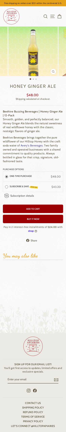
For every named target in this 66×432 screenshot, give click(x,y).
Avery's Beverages (32, 145)
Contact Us (33, 403)
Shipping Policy (33, 407)
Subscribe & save (23, 186)
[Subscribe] (56, 380)
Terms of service (33, 416)
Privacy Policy (33, 421)
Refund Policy (33, 412)
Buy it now (33, 219)
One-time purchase (21, 176)
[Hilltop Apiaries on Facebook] (35, 390)
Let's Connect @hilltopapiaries (33, 426)
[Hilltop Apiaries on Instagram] (28, 390)
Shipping (20, 98)
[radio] (6, 176)
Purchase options (13, 169)
